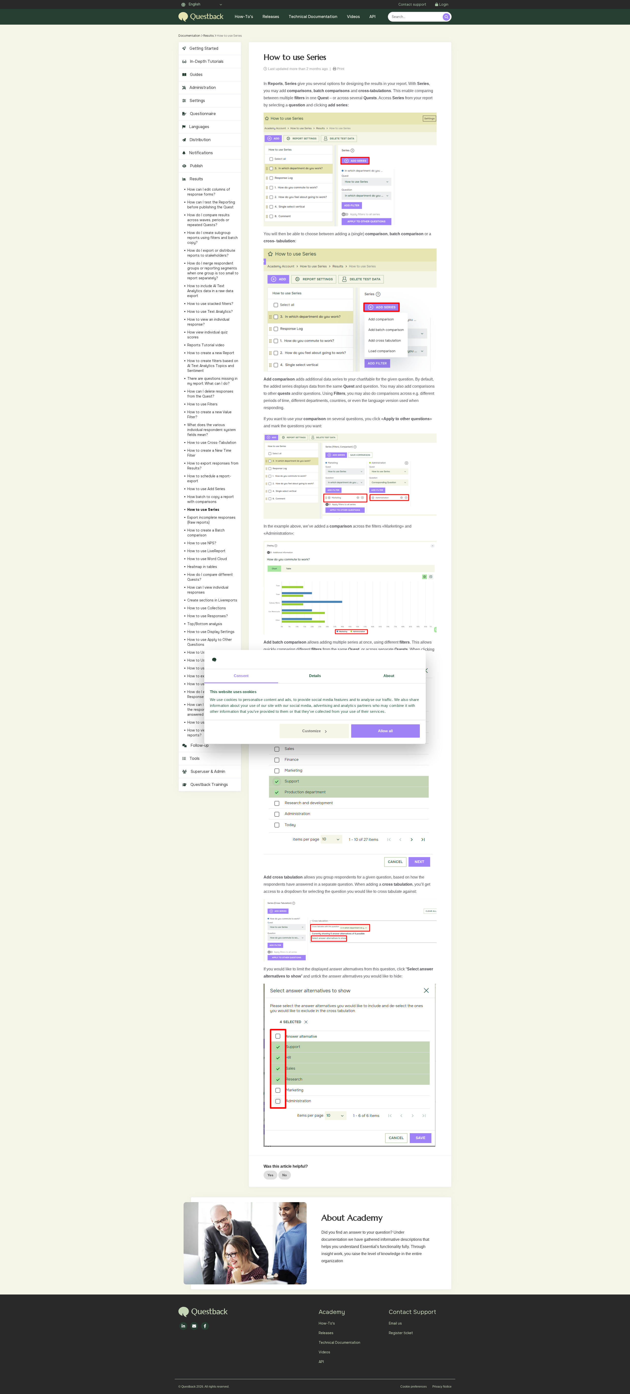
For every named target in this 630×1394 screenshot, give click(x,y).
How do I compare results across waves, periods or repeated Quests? (208, 220)
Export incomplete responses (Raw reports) (211, 520)
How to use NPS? (201, 543)
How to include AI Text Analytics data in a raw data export (210, 291)
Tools (194, 758)
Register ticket (401, 1333)
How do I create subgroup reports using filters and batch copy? (212, 238)
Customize (311, 731)
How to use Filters (202, 404)
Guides (196, 74)
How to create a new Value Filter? (209, 414)
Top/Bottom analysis (204, 624)
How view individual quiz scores (207, 334)
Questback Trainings (209, 784)
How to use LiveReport (206, 551)
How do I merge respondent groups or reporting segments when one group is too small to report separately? (212, 270)
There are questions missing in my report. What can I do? (212, 381)
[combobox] (416, 16)
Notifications (201, 152)
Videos (353, 16)
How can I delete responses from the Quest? (210, 393)
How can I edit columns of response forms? (208, 192)
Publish (196, 165)
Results (208, 36)
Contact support (412, 4)
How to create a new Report (210, 353)
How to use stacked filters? (210, 303)
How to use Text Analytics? (210, 311)
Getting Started (203, 48)
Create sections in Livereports (212, 600)
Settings (197, 100)
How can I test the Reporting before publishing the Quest (211, 204)
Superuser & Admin (207, 771)
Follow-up (199, 745)
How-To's (244, 16)
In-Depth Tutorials (206, 61)
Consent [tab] (241, 676)
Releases (271, 16)
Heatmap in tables (202, 566)
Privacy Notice (442, 1386)
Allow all (385, 731)
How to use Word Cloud (207, 559)
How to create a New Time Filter (209, 453)
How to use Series (203, 509)
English (194, 4)
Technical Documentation (313, 16)
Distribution (200, 139)
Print (340, 69)
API (372, 16)
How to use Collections (206, 608)
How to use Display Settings (211, 632)
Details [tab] (315, 676)
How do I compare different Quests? (210, 577)
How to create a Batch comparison (206, 532)
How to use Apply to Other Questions (209, 642)
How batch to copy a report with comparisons (210, 499)
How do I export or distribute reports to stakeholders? (211, 253)
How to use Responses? (207, 616)
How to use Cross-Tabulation (211, 442)
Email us (395, 1323)
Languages (199, 126)
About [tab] (388, 676)
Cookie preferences (413, 1386)
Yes (270, 1175)
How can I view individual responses (207, 590)
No (284, 1175)
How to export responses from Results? (212, 465)
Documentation (189, 36)
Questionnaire (203, 113)
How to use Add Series (206, 489)
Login (443, 4)
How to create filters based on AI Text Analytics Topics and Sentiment (212, 366)
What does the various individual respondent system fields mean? (211, 430)
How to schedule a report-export (209, 478)
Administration (202, 87)
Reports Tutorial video (205, 345)
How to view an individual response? (208, 322)
